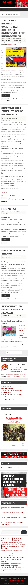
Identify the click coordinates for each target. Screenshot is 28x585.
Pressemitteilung (20, 557)
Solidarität (4, 565)
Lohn (2, 555)
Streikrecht (8, 100)
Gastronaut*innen (5, 552)
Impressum (11, 580)
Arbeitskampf (15, 197)
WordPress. (21, 583)
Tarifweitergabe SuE (5, 569)
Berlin (9, 44)
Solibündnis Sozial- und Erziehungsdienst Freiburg (11, 563)
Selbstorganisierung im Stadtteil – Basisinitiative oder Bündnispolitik (12, 111)
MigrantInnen (6, 555)
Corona (16, 544)
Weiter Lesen (6, 95)
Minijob (11, 555)
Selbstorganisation (7, 40)
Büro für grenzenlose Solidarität (14, 376)
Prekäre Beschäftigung (8, 557)
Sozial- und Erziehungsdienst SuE (13, 565)
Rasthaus (24, 376)
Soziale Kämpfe (17, 40)
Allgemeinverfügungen (21, 229)
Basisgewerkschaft (4, 544)
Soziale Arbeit (5, 567)
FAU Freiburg (7, 2)
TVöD (11, 569)
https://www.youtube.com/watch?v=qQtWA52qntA (13, 70)
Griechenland (17, 552)
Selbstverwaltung (4, 561)
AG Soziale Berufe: (5, 512)
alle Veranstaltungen (5, 401)
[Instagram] (22, 1)
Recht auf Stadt (15, 98)
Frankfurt (14, 44)
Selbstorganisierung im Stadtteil (10, 195)
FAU (23, 369)
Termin (23, 40)
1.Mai (8, 242)
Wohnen (20, 298)
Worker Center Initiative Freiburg (15, 191)
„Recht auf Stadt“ (22, 374)
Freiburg (4, 548)
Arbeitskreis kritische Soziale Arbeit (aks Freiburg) (11, 542)
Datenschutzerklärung (18, 580)
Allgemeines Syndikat (8, 38)
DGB (23, 544)
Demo (8, 346)
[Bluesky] (20, 1)
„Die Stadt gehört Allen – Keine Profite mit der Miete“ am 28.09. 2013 (12, 309)
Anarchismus (7, 538)
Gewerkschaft (12, 552)
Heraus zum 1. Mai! (8, 209)
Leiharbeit (22, 553)
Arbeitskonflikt (16, 540)
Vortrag (14, 569)
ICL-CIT (22, 371)
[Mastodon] (17, 1)
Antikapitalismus (10, 98)
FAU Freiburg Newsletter (13, 467)
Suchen (2, 529)
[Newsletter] (24, 1)
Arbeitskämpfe (6, 118)
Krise (19, 197)
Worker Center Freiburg (7, 571)
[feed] (27, 1)
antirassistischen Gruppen (12, 374)
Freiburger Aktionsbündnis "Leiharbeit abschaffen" (11, 550)
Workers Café (17, 571)
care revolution (11, 544)
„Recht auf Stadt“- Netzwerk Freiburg (15, 341)
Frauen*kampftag (21, 546)
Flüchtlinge (14, 546)
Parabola (14, 583)
